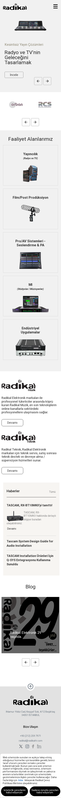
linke (20, 780)
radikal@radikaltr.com (30, 740)
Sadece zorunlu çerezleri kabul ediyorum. (45, 791)
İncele (14, 75)
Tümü (52, 491)
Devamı (12, 422)
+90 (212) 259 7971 (30, 736)
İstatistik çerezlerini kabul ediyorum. (14, 791)
